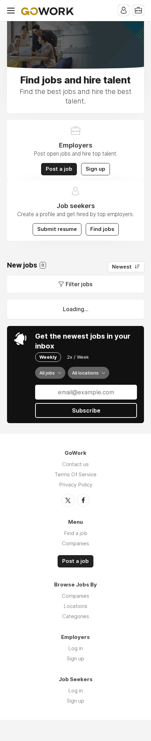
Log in (75, 648)
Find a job (75, 533)
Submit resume (57, 229)
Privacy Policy (75, 484)
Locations (75, 606)
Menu (12, 10)
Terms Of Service (75, 474)
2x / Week (78, 357)
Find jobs (102, 229)
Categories (75, 616)
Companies (75, 543)
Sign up (95, 169)
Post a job (59, 169)
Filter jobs (79, 284)
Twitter (68, 500)
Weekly (48, 357)
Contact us (75, 464)
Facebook (83, 500)
